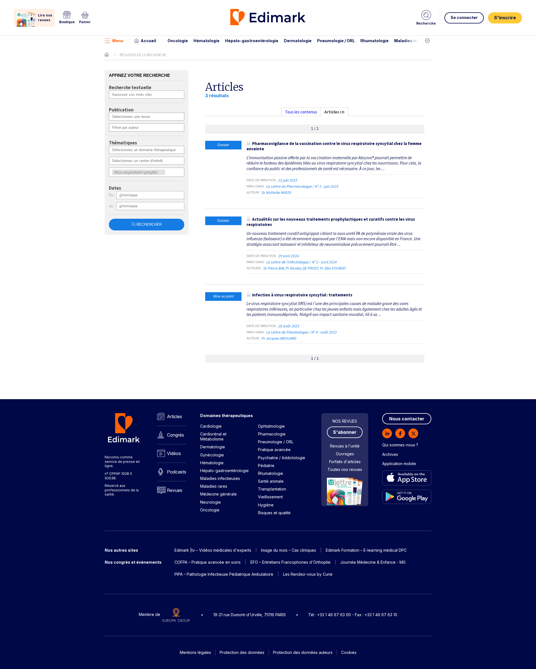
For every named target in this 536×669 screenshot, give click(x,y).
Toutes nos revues (344, 469)
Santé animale (271, 481)
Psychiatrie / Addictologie (281, 457)
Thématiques (123, 143)
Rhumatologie (374, 40)
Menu (117, 40)
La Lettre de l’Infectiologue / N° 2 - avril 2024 (302, 262)
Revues (174, 490)
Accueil (148, 40)
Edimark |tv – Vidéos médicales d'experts (212, 550)
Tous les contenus (301, 112)
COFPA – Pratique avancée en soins (207, 562)
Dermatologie (298, 40)
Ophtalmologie (271, 426)
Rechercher (149, 224)
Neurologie (210, 502)
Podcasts (176, 472)
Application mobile (399, 463)
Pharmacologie (272, 434)
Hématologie (206, 40)
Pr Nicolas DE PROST (302, 268)
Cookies (348, 652)
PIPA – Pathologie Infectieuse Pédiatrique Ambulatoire (223, 574)
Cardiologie (211, 426)
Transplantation (272, 489)
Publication (121, 110)
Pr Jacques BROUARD (279, 338)
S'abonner (344, 432)
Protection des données (242, 652)
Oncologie (178, 40)
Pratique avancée (274, 449)
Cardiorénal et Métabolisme (213, 436)
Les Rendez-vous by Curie (307, 574)
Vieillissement (270, 496)
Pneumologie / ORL (336, 40)
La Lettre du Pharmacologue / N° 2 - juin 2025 (302, 186)
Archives (390, 454)
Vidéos (174, 453)
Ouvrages (345, 453)
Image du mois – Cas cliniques (288, 550)
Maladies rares (213, 486)
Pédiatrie (266, 465)
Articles (174, 416)
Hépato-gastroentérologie (251, 40)
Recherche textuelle (130, 87)
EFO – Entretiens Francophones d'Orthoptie (290, 562)
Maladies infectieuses (416, 40)
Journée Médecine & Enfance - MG (373, 562)
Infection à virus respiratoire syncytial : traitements (302, 294)
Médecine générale (218, 494)
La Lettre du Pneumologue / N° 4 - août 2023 (302, 332)
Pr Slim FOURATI (333, 268)
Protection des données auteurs (302, 652)
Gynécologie (212, 455)
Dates (115, 188)
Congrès (175, 435)
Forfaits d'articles (345, 461)
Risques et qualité (274, 512)
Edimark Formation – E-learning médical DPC (366, 550)
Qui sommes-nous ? (400, 444)
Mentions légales (195, 652)
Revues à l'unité (345, 446)
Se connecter (464, 17)
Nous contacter (406, 419)
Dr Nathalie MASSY (276, 192)
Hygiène (266, 505)
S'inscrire (505, 17)
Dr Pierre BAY (274, 268)
